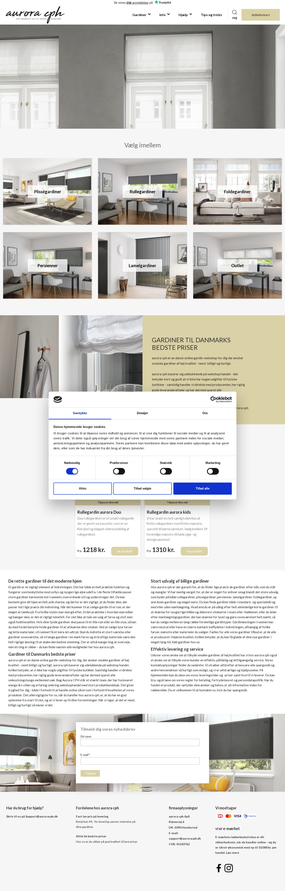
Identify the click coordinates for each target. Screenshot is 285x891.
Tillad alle (202, 488)
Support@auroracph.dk (41, 816)
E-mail (85, 755)
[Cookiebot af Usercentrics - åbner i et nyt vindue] (213, 399)
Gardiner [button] (139, 15)
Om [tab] (205, 413)
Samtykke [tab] (80, 413)
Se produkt (125, 551)
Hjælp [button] (183, 15)
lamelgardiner (242, 597)
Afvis (82, 488)
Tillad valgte (142, 488)
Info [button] (162, 15)
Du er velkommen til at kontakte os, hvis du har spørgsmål (207, 690)
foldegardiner (262, 597)
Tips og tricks (211, 15)
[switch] (119, 471)
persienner (224, 597)
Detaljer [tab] (142, 413)
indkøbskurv (261, 15)
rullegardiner (186, 597)
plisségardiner (206, 597)
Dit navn (86, 736)
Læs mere (232, 852)
